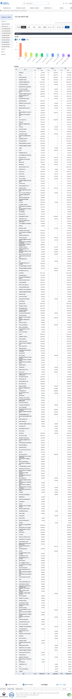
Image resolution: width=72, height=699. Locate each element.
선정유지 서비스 (3, 21)
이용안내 (61, 8)
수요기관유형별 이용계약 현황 (6, 33)
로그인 (66, 3)
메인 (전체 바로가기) (5, 26)
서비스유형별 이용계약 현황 (6, 28)
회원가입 (70, 3)
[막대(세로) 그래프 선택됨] (15, 39)
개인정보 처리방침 (10, 689)
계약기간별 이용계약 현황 (6, 39)
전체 (23, 27)
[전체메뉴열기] (71, 8)
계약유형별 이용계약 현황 (6, 35)
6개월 (34, 27)
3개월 (29, 27)
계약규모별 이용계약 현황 (6, 37)
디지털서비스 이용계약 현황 (5, 24)
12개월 (39, 27)
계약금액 (27, 39)
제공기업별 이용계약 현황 (6, 46)
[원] (20, 39)
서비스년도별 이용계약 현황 (6, 30)
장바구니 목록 (3, 54)
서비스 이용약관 (3, 689)
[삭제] (48, 3)
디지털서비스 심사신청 (20, 8)
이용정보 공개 (3, 49)
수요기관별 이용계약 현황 (6, 44)
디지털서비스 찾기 (7, 8)
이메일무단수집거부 (19, 689)
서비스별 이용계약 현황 (5, 42)
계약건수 (23, 39)
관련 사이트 (64, 688)
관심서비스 (3, 51)
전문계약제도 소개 (48, 8)
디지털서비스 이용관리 (34, 8)
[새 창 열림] (11, 684)
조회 (67, 27)
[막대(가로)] (18, 39)
